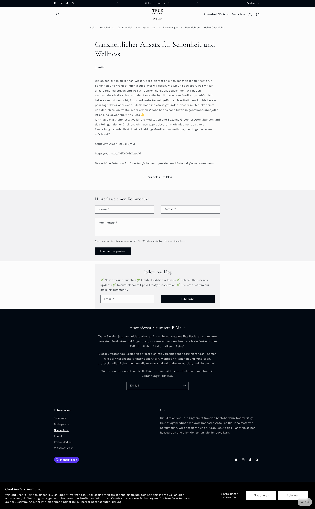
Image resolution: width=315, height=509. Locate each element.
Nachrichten (61, 430)
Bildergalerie (61, 424)
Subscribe (188, 299)
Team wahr (60, 418)
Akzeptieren (261, 495)
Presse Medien (62, 442)
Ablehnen (293, 495)
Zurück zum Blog (159, 177)
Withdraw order (63, 448)
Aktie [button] (101, 67)
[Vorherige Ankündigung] (117, 3)
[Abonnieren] (184, 386)
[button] (58, 14)
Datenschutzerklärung (106, 502)
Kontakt (58, 436)
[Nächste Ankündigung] (197, 3)
